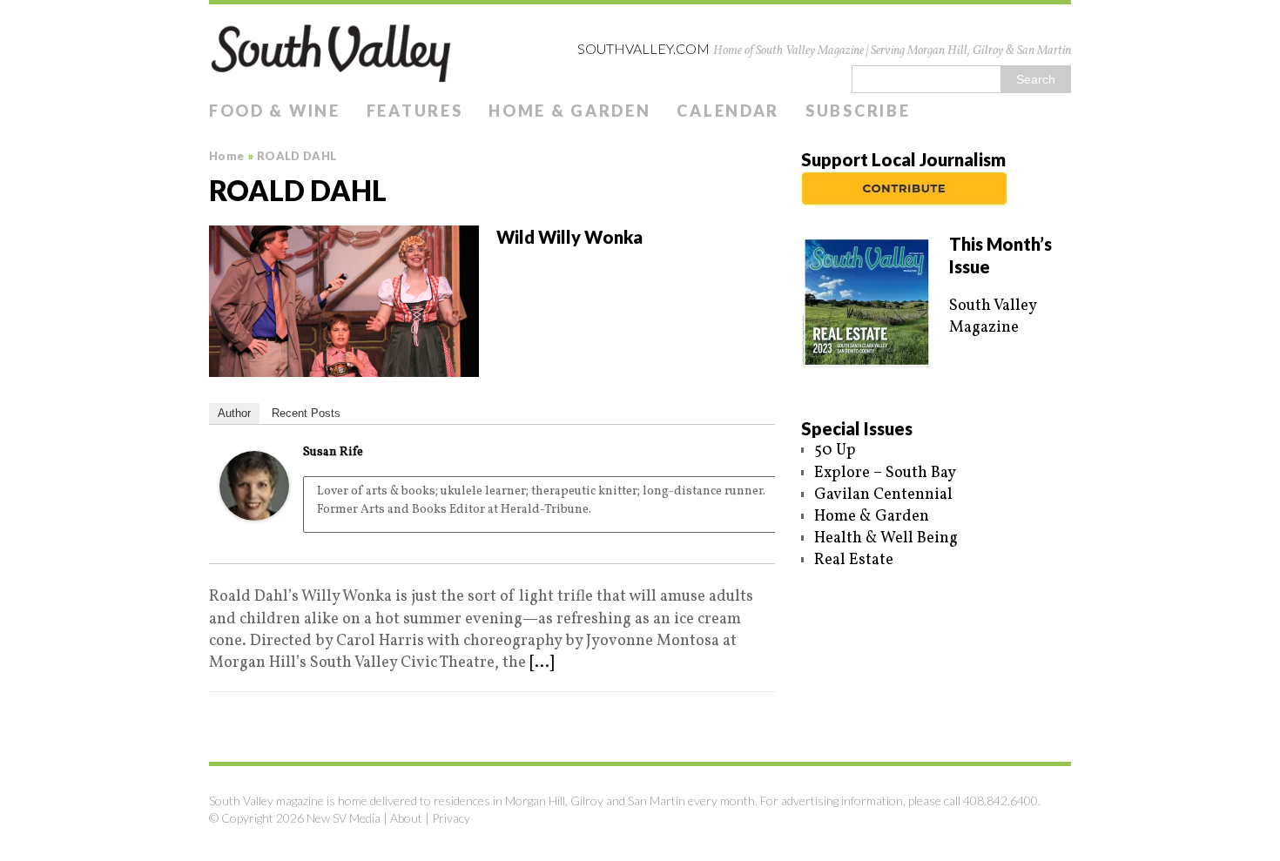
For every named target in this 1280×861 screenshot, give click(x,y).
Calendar (728, 110)
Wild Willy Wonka (569, 236)
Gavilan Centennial (883, 495)
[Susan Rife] (254, 510)
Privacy (451, 818)
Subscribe (857, 110)
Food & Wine (274, 110)
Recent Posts (306, 413)
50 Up (835, 450)
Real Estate (853, 560)
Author (234, 413)
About (406, 818)
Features (415, 110)
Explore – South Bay (885, 473)
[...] (541, 663)
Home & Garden (569, 110)
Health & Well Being (886, 538)
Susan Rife (333, 452)
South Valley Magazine (992, 317)
